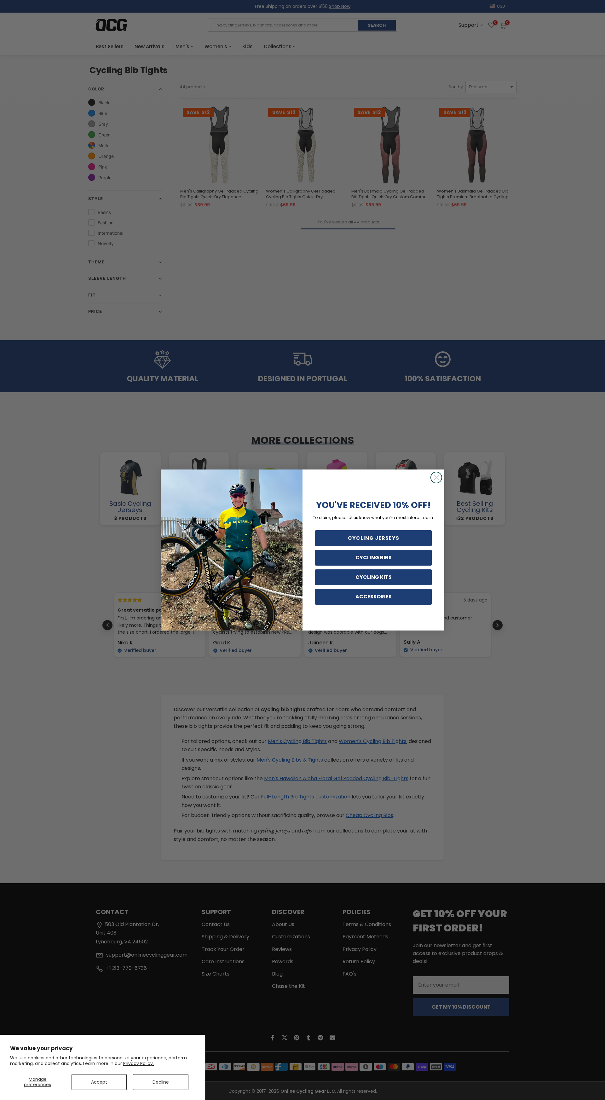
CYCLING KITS (373, 577)
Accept (99, 1082)
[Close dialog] (436, 477)
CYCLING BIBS (373, 557)
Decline (161, 1082)
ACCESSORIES (373, 596)
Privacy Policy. (138, 1063)
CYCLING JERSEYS (373, 538)
